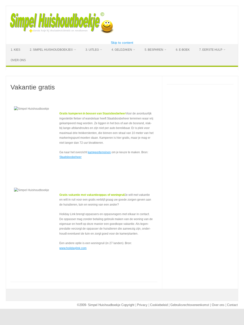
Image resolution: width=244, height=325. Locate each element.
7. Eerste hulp (210, 49)
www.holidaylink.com (72, 248)
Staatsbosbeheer (70, 157)
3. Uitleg (92, 49)
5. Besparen (154, 49)
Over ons (218, 305)
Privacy (142, 305)
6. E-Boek (183, 49)
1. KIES (15, 49)
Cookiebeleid (159, 305)
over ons (18, 60)
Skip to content (122, 42)
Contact (232, 305)
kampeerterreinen (99, 152)
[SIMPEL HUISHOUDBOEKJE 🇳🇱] (62, 33)
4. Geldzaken (122, 49)
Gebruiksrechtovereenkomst (189, 305)
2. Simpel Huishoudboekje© (51, 49)
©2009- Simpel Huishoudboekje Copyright (105, 305)
